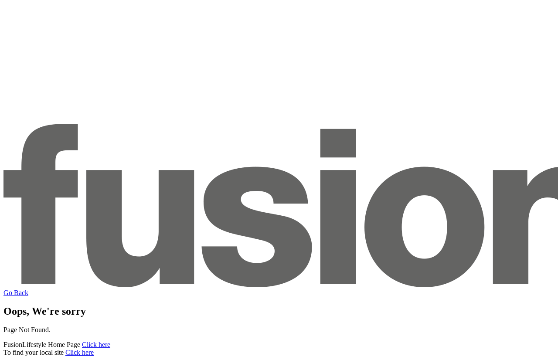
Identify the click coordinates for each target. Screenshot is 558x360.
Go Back (15, 292)
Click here (96, 344)
